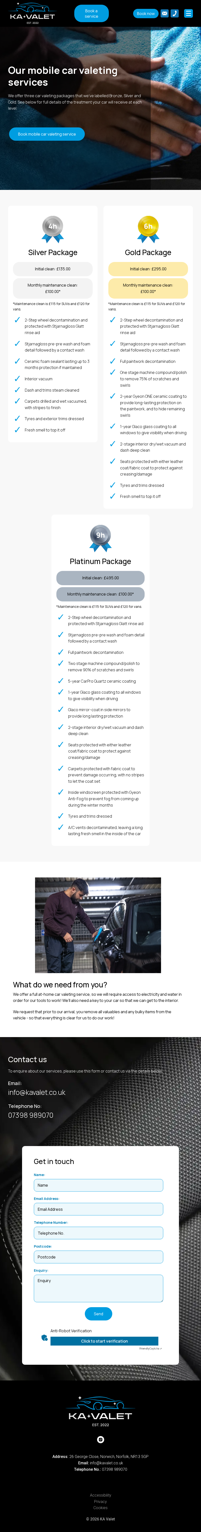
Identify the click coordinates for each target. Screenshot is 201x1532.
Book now (146, 13)
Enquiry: (41, 1270)
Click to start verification (104, 1341)
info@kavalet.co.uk (36, 1092)
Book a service (91, 13)
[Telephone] (175, 13)
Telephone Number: (51, 1222)
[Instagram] (100, 1440)
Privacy (100, 1501)
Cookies (100, 1507)
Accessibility (100, 1495)
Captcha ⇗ (150, 1348)
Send (98, 1314)
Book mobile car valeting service (47, 134)
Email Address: (46, 1198)
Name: (39, 1174)
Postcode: (43, 1246)
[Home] (40, 13)
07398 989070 (30, 1115)
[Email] (165, 13)
